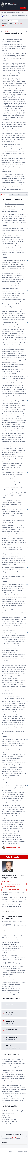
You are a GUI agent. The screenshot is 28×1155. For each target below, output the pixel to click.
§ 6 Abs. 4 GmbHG (12, 773)
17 (27, 701)
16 (27, 632)
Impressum (11, 1151)
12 (27, 547)
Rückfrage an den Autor (13, 847)
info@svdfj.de (7, 881)
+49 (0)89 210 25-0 (9, 887)
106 (3, 315)
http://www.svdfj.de (21, 925)
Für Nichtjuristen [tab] (6, 194)
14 (27, 584)
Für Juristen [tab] (14, 194)
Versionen (5, 21)
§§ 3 (19, 463)
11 (27, 525)
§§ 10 (17, 686)
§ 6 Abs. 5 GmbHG (13, 844)
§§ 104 (23, 313)
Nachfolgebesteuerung (13, 906)
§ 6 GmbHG (5, 214)
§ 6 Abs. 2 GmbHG (16, 801)
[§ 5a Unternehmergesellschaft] (1, 32)
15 (27, 612)
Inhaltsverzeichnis (23, 194)
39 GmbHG (22, 686)
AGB (15, 1151)
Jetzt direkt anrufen (13, 889)
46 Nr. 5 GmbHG (11, 707)
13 (27, 567)
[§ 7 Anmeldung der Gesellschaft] (27, 32)
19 (27, 785)
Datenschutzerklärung (22, 1151)
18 (27, 739)
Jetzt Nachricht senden (14, 884)
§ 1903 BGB (11, 353)
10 (27, 509)
